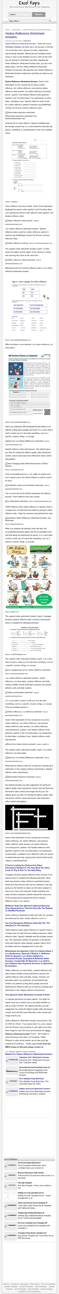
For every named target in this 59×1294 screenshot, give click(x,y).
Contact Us (15, 1284)
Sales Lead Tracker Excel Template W (32, 1203)
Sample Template (10, 1287)
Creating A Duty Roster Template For (32, 1233)
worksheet (31, 1051)
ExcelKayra (19, 1044)
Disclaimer (24, 1284)
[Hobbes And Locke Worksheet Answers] (12, 1091)
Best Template (33, 1289)
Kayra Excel (36, 1291)
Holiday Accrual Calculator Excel (31, 1193)
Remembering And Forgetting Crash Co (34, 1067)
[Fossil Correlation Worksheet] (11, 1165)
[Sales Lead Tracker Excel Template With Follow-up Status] (11, 1205)
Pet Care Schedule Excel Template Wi (32, 1223)
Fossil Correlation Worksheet (29, 1163)
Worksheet (16, 30)
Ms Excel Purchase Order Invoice (31, 1173)
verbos (25, 1051)
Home (7, 30)
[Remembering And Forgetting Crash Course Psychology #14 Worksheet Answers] (12, 1072)
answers (12, 1051)
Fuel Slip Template (25, 1183)
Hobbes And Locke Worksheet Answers (34, 1089)
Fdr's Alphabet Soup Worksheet (31, 1079)
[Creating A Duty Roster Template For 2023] (11, 1235)
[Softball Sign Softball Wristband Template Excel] (11, 1215)
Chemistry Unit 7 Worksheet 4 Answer (34, 1057)
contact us (38, 1047)
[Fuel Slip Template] (11, 1185)
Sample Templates (26, 1287)
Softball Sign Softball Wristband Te (31, 1213)
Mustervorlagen (47, 1289)
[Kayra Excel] (29, 8)
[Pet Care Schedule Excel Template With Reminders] (11, 1225)
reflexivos (19, 1051)
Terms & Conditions (48, 1284)
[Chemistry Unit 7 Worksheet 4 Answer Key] (12, 1059)
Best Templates (41, 1287)
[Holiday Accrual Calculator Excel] (11, 1199)
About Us (6, 1284)
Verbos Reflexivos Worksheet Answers (20, 44)
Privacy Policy (34, 1284)
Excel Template (20, 1289)
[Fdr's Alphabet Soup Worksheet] (12, 1081)
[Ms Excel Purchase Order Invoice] (11, 1175)
